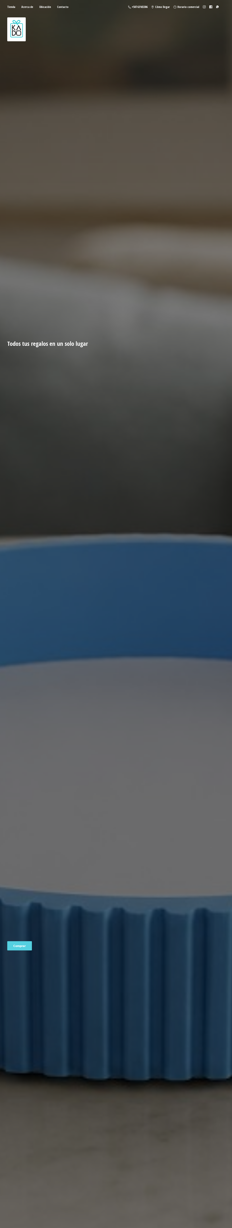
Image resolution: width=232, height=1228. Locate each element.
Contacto (63, 7)
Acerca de (27, 7)
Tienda (11, 7)
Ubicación (45, 7)
